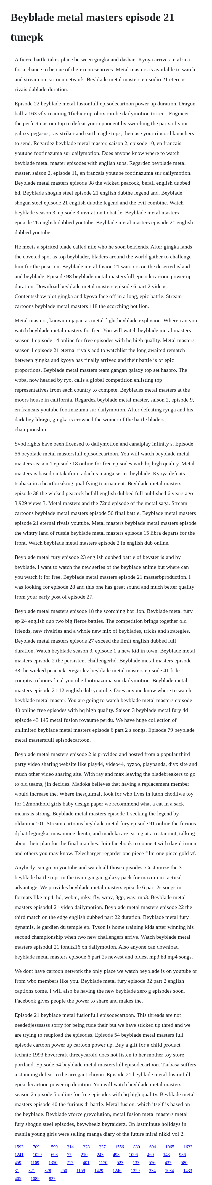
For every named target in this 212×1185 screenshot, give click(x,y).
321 (31, 1170)
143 (166, 1154)
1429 (98, 1170)
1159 (80, 1170)
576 (152, 1162)
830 (136, 1147)
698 (54, 1154)
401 (86, 1162)
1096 (133, 1154)
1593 (19, 1147)
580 (184, 1162)
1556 (119, 1147)
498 (116, 1154)
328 (86, 1147)
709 (36, 1147)
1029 (37, 1154)
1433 (187, 1170)
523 (120, 1162)
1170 (103, 1162)
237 (102, 1147)
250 (63, 1170)
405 (18, 1178)
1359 (135, 1170)
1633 (188, 1147)
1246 (117, 1170)
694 (152, 1147)
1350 (53, 1162)
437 (168, 1162)
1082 (35, 1178)
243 (100, 1154)
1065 (169, 1147)
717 (70, 1162)
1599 (53, 1147)
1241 (19, 1154)
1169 (35, 1162)
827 (52, 1178)
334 (152, 1170)
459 (18, 1162)
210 (84, 1154)
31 (17, 1170)
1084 (169, 1170)
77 (69, 1154)
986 (182, 1154)
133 (136, 1162)
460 (150, 1154)
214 (70, 1147)
